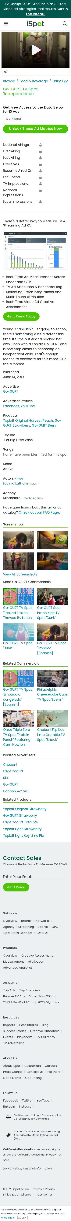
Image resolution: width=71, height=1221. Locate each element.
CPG (55, 927)
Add (20, 479)
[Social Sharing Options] (5, 72)
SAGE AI (42, 933)
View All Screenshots (20, 574)
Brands (26, 921)
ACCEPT (22, 1217)
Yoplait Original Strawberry (25, 809)
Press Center (13, 1072)
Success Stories (14, 1031)
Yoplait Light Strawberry (22, 829)
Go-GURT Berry (44, 425)
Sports (43, 927)
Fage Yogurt (13, 771)
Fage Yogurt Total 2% (20, 822)
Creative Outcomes (44, 1031)
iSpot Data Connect (18, 933)
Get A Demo (16, 887)
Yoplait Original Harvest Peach (28, 420)
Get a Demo (12, 1078)
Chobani (10, 764)
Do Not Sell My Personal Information (27, 1168)
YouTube (28, 406)
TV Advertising (13, 1043)
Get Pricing (33, 1078)
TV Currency (45, 1037)
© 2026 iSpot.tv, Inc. (16, 1189)
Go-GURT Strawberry (20, 815)
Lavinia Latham (15, 483)
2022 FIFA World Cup (18, 1002)
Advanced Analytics (18, 967)
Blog (45, 1025)
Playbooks (24, 1037)
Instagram (26, 1106)
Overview (10, 921)
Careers (51, 1066)
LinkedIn (9, 1106)
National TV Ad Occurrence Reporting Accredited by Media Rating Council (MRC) (37, 1135)
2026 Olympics (48, 1002)
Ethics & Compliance (17, 1194)
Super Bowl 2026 (41, 996)
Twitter (27, 1100)
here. (6, 1160)
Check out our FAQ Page (39, 512)
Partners (53, 1072)
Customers (32, 1066)
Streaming (26, 927)
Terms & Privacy (44, 1189)
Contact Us (35, 1072)
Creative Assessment (37, 955)
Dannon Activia (15, 791)
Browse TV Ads (14, 996)
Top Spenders (29, 990)
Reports (9, 1025)
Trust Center (43, 1194)
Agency (8, 927)
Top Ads (9, 990)
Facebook (11, 406)
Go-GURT (10, 391)
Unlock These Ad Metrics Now (35, 128)
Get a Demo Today (21, 316)
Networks (42, 921)
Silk (5, 778)
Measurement (13, 961)
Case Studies (28, 1025)
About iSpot (11, 1066)
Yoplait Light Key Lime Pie (23, 835)
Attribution (36, 961)
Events (8, 1037)
